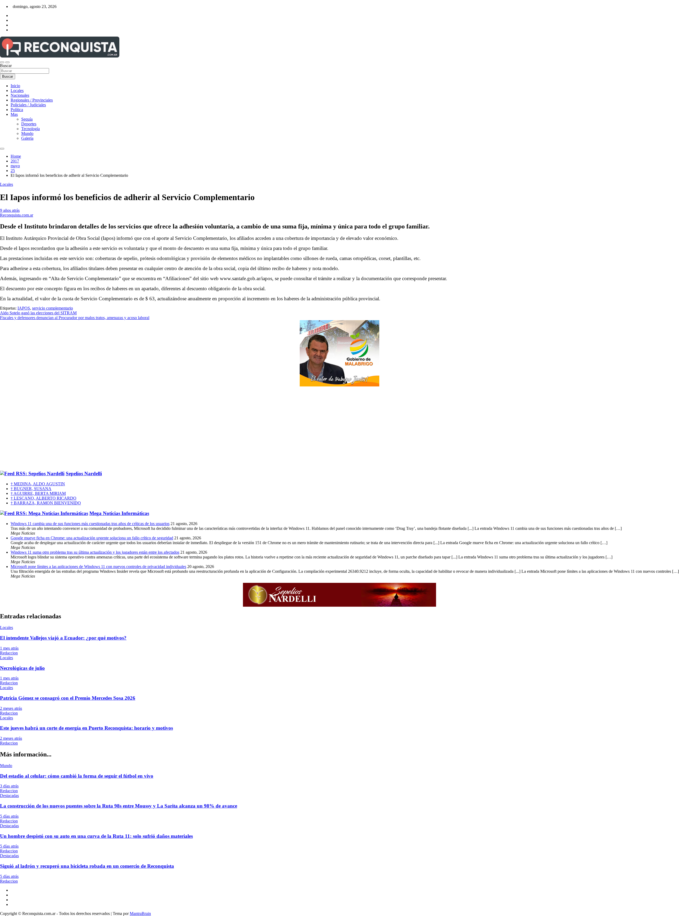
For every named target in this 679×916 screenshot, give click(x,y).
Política (17, 109)
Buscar (6, 65)
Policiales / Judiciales (28, 105)
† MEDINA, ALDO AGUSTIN (38, 484)
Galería (27, 138)
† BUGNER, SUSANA (31, 488)
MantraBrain (140, 913)
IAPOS (24, 308)
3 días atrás (9, 786)
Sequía (27, 119)
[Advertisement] (339, 429)
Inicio (15, 85)
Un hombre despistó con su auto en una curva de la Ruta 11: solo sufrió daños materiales (96, 836)
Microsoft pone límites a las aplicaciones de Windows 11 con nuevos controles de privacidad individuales (98, 566)
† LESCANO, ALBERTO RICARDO (43, 498)
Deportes (28, 124)
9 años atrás (10, 210)
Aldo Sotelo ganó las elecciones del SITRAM (38, 313)
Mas (14, 114)
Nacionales (20, 95)
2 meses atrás (11, 708)
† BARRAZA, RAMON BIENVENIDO (46, 503)
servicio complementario (52, 308)
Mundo (27, 133)
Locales (17, 90)
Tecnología (30, 128)
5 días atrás (9, 816)
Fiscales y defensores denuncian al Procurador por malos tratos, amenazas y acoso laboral (74, 317)
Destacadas (9, 795)
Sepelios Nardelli (84, 473)
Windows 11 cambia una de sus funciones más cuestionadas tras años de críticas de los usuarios (90, 523)
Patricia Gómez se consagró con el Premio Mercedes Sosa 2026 (67, 698)
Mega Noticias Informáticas (119, 513)
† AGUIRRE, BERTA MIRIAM (38, 493)
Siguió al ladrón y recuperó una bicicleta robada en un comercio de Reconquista (87, 866)
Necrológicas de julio (22, 668)
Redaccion (9, 653)
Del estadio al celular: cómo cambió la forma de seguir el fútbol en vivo (76, 776)
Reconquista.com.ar (16, 215)
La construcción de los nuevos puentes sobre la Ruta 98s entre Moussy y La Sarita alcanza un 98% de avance (118, 806)
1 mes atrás (9, 648)
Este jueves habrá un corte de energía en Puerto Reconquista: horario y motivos (86, 728)
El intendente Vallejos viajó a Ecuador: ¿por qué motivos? (63, 638)
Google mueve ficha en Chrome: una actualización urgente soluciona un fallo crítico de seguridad (92, 538)
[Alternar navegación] (2, 62)
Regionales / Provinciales (32, 100)
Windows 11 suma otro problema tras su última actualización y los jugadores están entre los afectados (95, 552)
